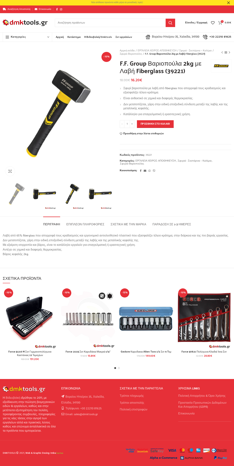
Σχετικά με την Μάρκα (128, 224)
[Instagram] (61, 9)
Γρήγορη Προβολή (54, 309)
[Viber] (154, 170)
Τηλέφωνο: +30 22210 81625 (83, 408)
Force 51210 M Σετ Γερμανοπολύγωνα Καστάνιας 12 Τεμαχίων (29, 353)
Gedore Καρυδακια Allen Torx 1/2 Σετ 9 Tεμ (146, 351)
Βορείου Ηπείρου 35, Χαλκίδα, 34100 (175, 37)
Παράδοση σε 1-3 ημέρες (171, 224)
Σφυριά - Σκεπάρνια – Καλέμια (195, 50)
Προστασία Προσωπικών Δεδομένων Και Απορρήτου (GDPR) (202, 405)
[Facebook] (57, 9)
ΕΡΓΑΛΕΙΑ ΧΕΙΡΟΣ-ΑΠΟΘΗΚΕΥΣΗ (157, 50)
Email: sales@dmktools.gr (81, 414)
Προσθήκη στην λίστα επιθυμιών (143, 133)
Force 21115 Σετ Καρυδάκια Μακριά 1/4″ (88, 351)
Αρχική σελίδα (127, 50)
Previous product (222, 52)
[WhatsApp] (149, 170)
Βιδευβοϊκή (13, 398)
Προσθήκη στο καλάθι (155, 124)
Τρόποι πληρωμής (132, 396)
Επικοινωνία (186, 413)
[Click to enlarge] (10, 171)
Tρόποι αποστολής (132, 403)
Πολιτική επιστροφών (133, 409)
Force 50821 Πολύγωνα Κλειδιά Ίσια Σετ (204, 351)
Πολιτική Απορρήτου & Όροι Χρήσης (202, 396)
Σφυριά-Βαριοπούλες (131, 54)
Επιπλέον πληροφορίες (85, 224)
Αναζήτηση (170, 23)
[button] (54, 301)
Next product (229, 52)
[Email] (145, 170)
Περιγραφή (51, 224)
